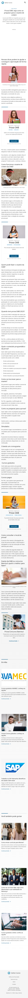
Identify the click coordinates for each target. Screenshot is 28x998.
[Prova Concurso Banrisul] (14, 621)
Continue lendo (13, 641)
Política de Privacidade (14, 977)
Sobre (14, 981)
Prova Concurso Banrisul (14, 631)
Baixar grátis (14, 141)
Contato (14, 984)
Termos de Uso (14, 979)
